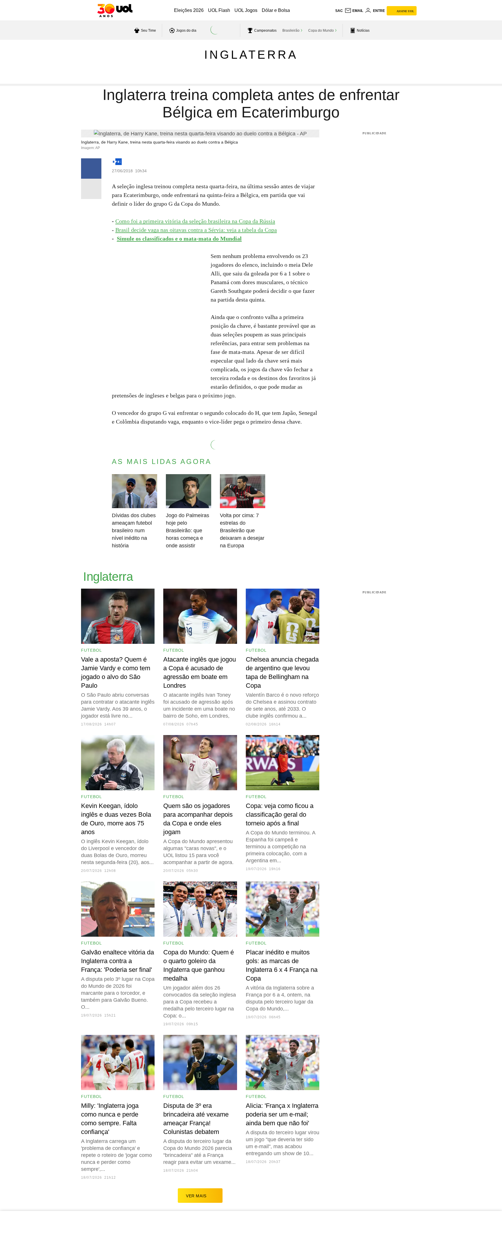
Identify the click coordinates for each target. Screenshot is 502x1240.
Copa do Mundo (321, 30)
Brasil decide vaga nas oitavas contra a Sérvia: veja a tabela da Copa (196, 230)
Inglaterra (251, 54)
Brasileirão (291, 30)
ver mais (196, 1196)
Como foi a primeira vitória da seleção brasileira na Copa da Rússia (195, 221)
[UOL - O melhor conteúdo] (115, 10)
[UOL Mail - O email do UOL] (354, 11)
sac (339, 11)
